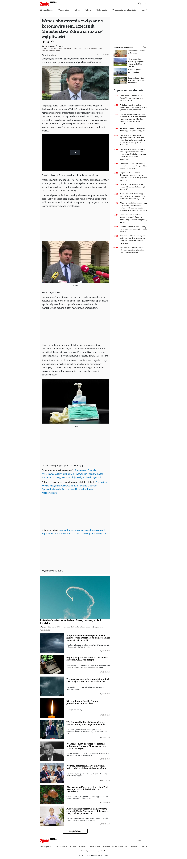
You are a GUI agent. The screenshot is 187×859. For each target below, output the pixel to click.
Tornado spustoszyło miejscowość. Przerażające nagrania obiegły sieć (133, 130)
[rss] (139, 3)
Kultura (88, 10)
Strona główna (46, 10)
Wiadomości (63, 10)
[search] (145, 4)
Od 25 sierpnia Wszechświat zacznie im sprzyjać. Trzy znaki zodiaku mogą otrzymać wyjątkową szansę (133, 218)
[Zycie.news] (48, 3)
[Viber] (52, 42)
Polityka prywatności (98, 851)
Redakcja (134, 847)
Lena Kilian (52, 55)
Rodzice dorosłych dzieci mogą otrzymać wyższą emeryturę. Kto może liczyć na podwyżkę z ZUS (132, 196)
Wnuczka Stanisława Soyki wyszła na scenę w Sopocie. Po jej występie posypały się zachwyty (133, 166)
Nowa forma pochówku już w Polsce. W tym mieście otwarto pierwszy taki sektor (131, 98)
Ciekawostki (101, 10)
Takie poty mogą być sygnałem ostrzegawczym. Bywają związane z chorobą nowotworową (133, 250)
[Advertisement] (75, 224)
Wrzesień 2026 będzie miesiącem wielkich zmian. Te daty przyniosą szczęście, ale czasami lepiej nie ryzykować (132, 239)
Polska (77, 10)
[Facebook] (44, 42)
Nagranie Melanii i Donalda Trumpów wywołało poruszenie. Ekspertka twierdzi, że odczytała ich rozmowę (133, 176)
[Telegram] (48, 42)
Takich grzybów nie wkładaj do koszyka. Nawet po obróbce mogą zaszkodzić (132, 187)
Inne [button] (143, 10)
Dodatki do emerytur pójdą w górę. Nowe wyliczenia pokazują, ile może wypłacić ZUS (133, 229)
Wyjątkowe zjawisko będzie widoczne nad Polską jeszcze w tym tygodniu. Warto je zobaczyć (133, 107)
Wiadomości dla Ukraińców (124, 10)
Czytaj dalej (75, 831)
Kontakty (84, 851)
